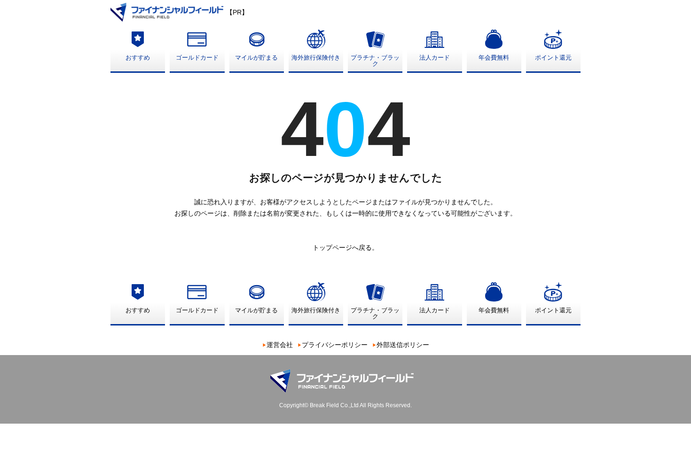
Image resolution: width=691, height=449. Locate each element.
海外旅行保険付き (315, 57)
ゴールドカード (197, 57)
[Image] (168, 11)
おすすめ (138, 57)
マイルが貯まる (256, 57)
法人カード (434, 57)
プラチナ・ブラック (375, 60)
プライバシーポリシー (335, 344)
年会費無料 (494, 57)
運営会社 (280, 344)
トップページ (332, 247)
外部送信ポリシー (403, 344)
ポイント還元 (553, 57)
